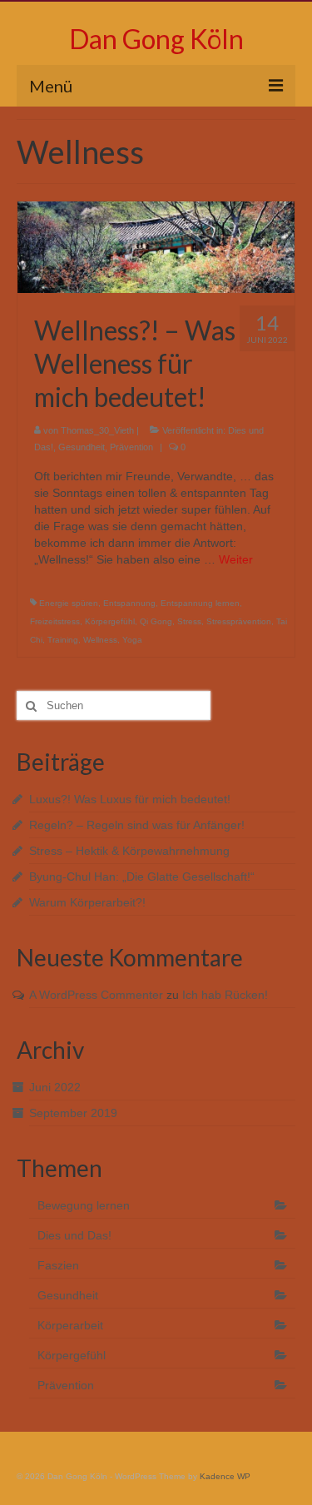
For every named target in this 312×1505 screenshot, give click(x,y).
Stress (189, 621)
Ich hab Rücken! (225, 994)
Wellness (100, 639)
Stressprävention (238, 621)
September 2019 (73, 1113)
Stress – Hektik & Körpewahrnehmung (129, 850)
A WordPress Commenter (96, 994)
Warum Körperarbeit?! (87, 902)
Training (62, 639)
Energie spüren (68, 603)
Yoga (132, 639)
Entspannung (129, 603)
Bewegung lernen (83, 1205)
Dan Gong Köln (156, 38)
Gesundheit (81, 447)
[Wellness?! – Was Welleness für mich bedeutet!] (156, 246)
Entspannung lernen (200, 603)
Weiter (236, 559)
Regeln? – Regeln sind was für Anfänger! (137, 825)
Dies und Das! (74, 1235)
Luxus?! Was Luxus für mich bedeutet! (129, 799)
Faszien (58, 1265)
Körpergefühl (110, 621)
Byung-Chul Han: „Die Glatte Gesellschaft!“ (142, 876)
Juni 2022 (55, 1087)
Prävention (131, 447)
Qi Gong (156, 621)
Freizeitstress (55, 621)
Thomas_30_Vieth (97, 430)
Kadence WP (225, 1476)
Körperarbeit (70, 1325)
